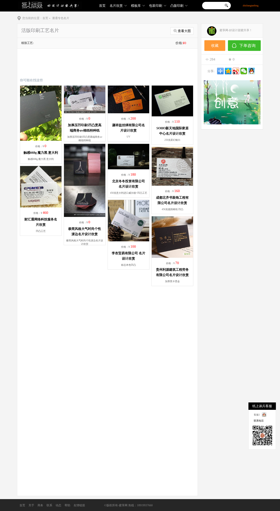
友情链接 (79, 505)
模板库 (136, 5)
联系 (49, 505)
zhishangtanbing (250, 5)
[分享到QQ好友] (251, 71)
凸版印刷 (176, 5)
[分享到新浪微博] (236, 71)
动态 (58, 505)
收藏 (215, 46)
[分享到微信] (243, 71)
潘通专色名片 (60, 18)
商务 (40, 505)
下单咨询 (247, 45)
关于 (31, 505)
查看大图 (184, 31)
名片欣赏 (116, 5)
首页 (102, 5)
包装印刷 (155, 5)
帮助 (67, 505)
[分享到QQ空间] (228, 71)
